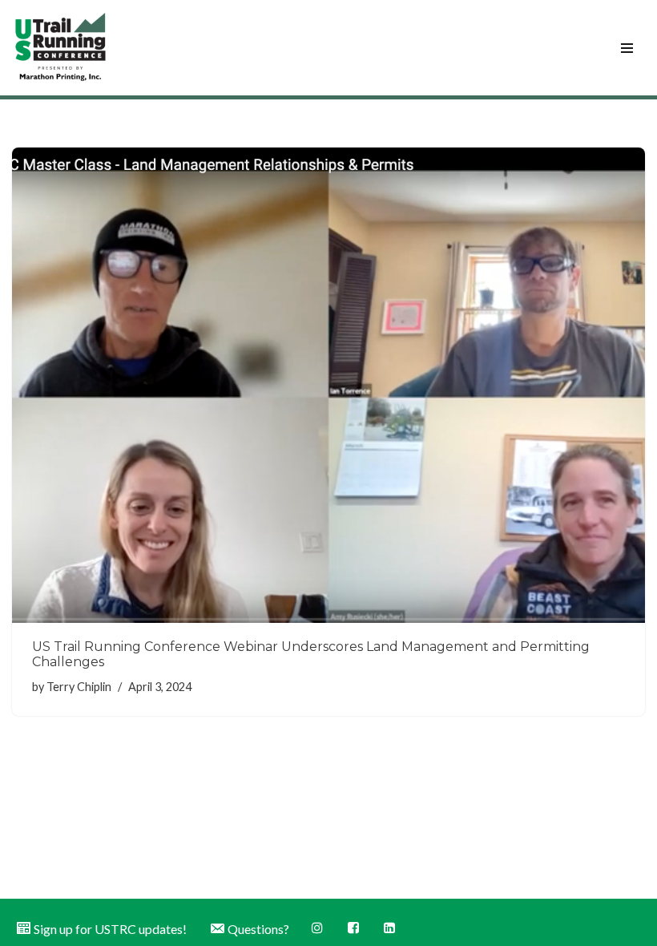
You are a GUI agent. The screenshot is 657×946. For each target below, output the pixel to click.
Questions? (258, 928)
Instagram (318, 928)
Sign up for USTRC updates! (110, 928)
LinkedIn (390, 928)
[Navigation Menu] (627, 48)
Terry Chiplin (78, 686)
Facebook (354, 928)
